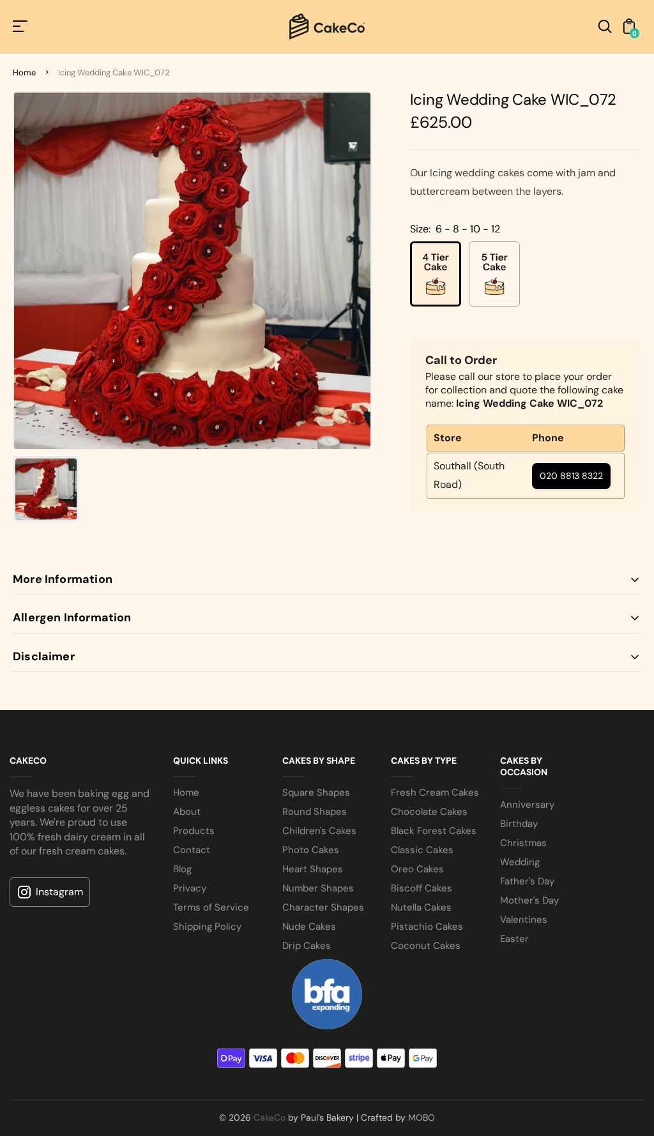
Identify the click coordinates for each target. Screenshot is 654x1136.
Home (24, 72)
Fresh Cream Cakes (435, 792)
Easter (514, 938)
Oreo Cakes (417, 869)
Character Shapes (323, 907)
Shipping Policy (207, 926)
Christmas (523, 843)
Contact (191, 850)
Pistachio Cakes (427, 926)
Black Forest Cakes (433, 830)
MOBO (421, 1117)
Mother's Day (529, 900)
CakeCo (269, 1117)
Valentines (523, 919)
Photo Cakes (310, 850)
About (187, 811)
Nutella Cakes (421, 907)
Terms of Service (211, 907)
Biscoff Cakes (421, 888)
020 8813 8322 (571, 475)
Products (194, 830)
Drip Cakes (306, 945)
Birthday (519, 823)
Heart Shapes (312, 869)
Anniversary (527, 804)
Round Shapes (314, 811)
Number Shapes (318, 888)
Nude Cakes (309, 926)
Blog (182, 869)
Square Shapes (316, 792)
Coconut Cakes (425, 945)
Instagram (59, 891)
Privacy (189, 888)
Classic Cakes (422, 850)
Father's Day (527, 881)
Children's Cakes (319, 830)
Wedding (520, 862)
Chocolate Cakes (429, 811)
